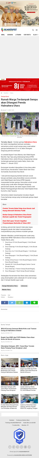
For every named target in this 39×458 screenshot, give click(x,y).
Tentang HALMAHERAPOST (13, 422)
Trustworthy (16, 425)
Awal (3, 34)
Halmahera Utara (30, 142)
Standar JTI (25, 425)
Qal (9, 295)
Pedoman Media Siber (23, 420)
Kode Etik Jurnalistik (29, 422)
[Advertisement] (19, 57)
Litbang (18, 34)
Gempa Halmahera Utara (10, 286)
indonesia (24, 286)
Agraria (10, 34)
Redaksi (10, 297)
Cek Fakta (27, 34)
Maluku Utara (6, 289)
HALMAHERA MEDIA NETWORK (23, 455)
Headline (6, 93)
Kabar (11, 93)
